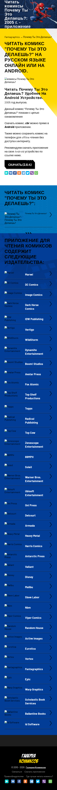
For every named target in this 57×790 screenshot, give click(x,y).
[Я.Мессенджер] (6, 173)
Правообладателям (14, 776)
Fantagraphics (12, 36)
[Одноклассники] (19, 173)
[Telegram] (23, 173)
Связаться (17, 771)
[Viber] (32, 173)
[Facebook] (15, 173)
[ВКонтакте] (10, 173)
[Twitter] (27, 173)
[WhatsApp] (36, 173)
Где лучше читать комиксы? (39, 776)
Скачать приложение (34, 771)
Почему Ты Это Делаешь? (37, 36)
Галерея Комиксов (36, 767)
